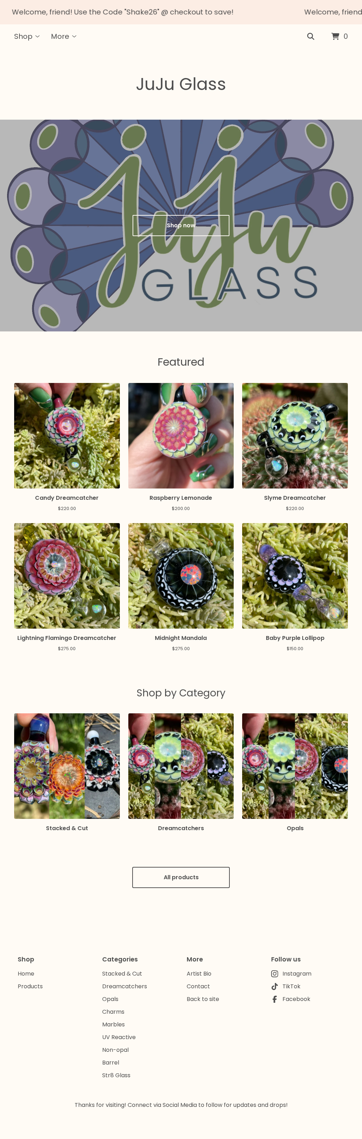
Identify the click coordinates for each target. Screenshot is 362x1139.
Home (26, 974)
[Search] (310, 36)
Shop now (181, 225)
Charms (113, 1012)
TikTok (291, 986)
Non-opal (115, 1050)
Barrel (110, 1063)
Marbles (113, 1024)
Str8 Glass (116, 1075)
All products (181, 877)
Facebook (296, 999)
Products (30, 986)
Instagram (296, 974)
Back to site (203, 999)
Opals (110, 999)
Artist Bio (199, 974)
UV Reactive (119, 1037)
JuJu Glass (181, 84)
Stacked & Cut (122, 974)
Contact (198, 986)
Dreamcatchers (124, 986)
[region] (181, 12)
